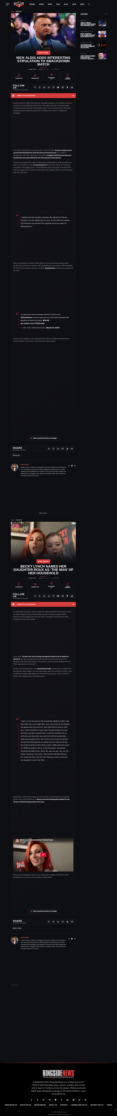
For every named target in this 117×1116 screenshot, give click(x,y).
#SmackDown (26, 317)
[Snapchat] (67, 87)
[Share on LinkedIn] (58, 448)
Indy (82, 4)
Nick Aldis (16, 455)
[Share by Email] (72, 448)
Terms (109, 1105)
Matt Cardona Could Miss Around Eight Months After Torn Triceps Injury (88, 35)
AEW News (83, 53)
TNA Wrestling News (87, 42)
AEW (50, 4)
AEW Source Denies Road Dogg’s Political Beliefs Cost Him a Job (88, 57)
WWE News (19, 11)
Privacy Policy (97, 1105)
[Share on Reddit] (67, 448)
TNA (58, 4)
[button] (89, 4)
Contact (64, 1105)
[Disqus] (43, 1013)
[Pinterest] (53, 87)
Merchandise (40, 1105)
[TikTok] (79, 1100)
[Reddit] (72, 87)
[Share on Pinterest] (62, 448)
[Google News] (44, 87)
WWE (41, 4)
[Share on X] (53, 448)
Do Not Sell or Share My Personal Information (58, 1114)
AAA (66, 4)
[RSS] (85, 1100)
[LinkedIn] (49, 87)
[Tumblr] (61, 1100)
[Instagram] (62, 87)
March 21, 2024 (52, 328)
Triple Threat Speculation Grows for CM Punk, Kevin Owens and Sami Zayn (88, 24)
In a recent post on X (40, 165)
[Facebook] (35, 87)
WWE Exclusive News (87, 31)
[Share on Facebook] (49, 448)
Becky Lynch (17, 928)
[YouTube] (58, 87)
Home (32, 4)
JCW (74, 4)
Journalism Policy (79, 1105)
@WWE (46, 320)
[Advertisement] (26, 248)
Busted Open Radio (44, 669)
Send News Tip (11, 1105)
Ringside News (50, 268)
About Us (53, 1105)
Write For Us (25, 1105)
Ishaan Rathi (32, 69)
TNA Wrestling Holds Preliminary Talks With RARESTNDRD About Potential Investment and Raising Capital (88, 46)
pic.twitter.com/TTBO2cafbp (33, 323)
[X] (39, 87)
